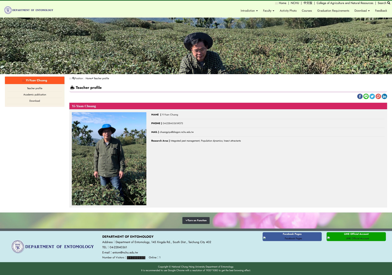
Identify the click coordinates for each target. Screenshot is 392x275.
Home (282, 3)
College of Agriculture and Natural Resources (345, 3)
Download (34, 101)
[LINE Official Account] (356, 238)
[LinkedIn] (384, 96)
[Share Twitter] (372, 96)
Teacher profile (34, 88)
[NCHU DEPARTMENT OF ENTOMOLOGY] (28, 10)
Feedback (381, 10)
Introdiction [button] (248, 10)
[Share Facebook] (360, 96)
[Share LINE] (366, 96)
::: (276, 3)
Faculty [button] (267, 10)
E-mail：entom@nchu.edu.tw (120, 252)
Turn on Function (197, 220)
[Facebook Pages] (292, 238)
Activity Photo (288, 10)
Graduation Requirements (333, 10)
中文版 (307, 3)
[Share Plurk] (379, 96)
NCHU (295, 3)
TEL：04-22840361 (115, 247)
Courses (307, 10)
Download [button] (360, 10)
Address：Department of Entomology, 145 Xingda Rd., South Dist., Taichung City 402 (156, 242)
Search (382, 3)
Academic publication (34, 94)
